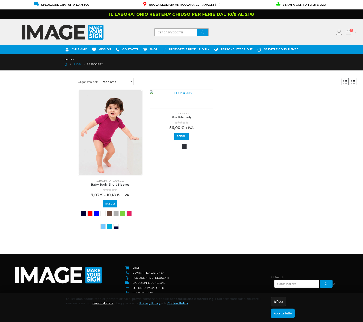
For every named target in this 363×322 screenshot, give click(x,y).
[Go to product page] (110, 132)
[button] (345, 81)
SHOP (153, 49)
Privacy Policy (149, 303)
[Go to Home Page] (66, 64)
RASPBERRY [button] (135, 213)
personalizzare (102, 303)
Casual (119, 180)
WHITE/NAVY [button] (116, 226)
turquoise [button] (109, 226)
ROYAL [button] (96, 213)
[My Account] (339, 32)
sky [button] (103, 226)
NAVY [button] (83, 213)
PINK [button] (129, 213)
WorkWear (181, 113)
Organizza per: (88, 81)
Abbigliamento (105, 180)
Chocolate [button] (109, 213)
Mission (105, 49)
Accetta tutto (283, 313)
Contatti (130, 49)
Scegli (110, 203)
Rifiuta (278, 302)
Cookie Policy (177, 303)
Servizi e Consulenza (281, 49)
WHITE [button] (103, 213)
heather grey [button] (116, 213)
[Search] (202, 32)
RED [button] (90, 213)
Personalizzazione (237, 49)
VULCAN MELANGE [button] (184, 146)
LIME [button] (122, 213)
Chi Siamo (79, 49)
